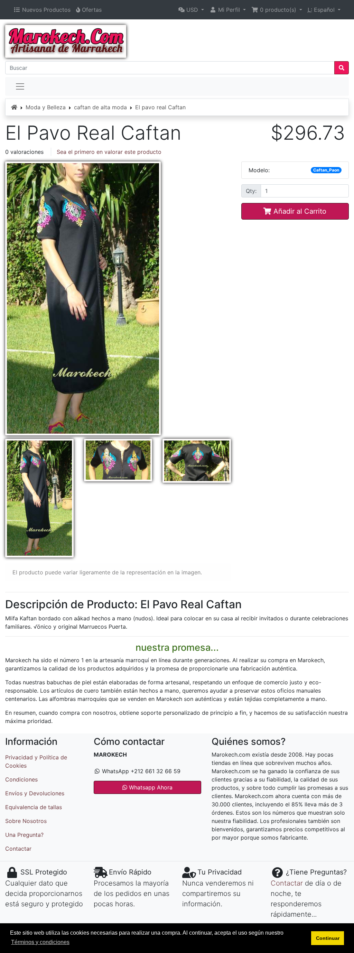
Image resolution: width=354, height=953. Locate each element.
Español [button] (322, 9)
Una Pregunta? (24, 834)
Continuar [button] (327, 938)
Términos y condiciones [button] (40, 942)
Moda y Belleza (46, 107)
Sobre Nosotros (26, 820)
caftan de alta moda (100, 107)
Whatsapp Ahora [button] (150, 787)
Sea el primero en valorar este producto (109, 151)
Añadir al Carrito (298, 211)
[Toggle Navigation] (20, 86)
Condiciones (21, 779)
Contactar (18, 848)
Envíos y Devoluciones (34, 793)
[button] (191, 10)
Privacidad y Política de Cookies (36, 761)
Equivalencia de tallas (33, 807)
